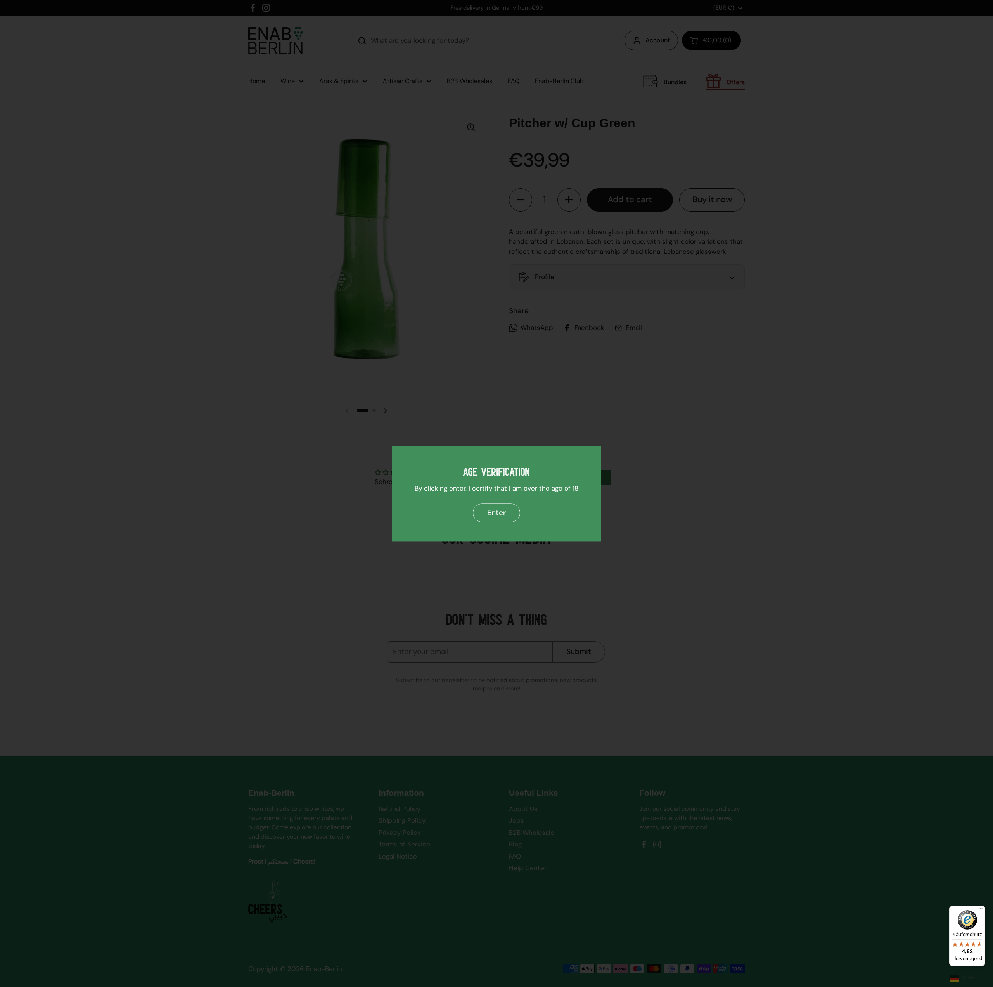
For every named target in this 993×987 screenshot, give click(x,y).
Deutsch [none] (972, 977)
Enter (496, 512)
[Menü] (980, 910)
